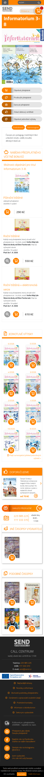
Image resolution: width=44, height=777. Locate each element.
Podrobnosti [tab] (18, 127)
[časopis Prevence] (12, 618)
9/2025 (33, 428)
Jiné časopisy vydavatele (25, 529)
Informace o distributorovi (24, 707)
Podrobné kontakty (25, 702)
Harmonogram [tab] (33, 127)
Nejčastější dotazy (24, 683)
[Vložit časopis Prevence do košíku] (12, 629)
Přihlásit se (25, 11)
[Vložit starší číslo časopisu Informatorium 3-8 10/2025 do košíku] (11, 440)
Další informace (34, 774)
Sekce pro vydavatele (24, 712)
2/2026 (11, 400)
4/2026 (11, 372)
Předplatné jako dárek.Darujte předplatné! (21, 732)
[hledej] (38, 2)
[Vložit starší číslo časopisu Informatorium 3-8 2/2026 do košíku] (11, 411)
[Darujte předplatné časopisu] (22, 508)
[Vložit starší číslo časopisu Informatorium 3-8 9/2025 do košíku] (33, 440)
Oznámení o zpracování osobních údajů (24, 697)
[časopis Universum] (32, 592)
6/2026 (11, 343)
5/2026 (33, 343)
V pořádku (21, 774)
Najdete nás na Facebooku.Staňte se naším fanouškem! (23, 740)
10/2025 (11, 428)
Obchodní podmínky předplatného (24, 692)
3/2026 (33, 372)
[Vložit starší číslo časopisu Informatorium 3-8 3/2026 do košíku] (33, 383)
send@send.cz (25, 669)
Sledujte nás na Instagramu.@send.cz (23, 748)
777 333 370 (21, 520)
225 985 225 (21, 516)
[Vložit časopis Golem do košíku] (32, 629)
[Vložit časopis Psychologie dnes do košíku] (12, 558)
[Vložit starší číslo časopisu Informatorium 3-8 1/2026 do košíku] (33, 411)
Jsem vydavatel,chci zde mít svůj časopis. (22, 757)
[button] (22, 90)
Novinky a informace (24, 687)
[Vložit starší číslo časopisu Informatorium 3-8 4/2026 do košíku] (11, 383)
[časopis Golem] (32, 621)
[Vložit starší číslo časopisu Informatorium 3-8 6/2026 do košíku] (11, 355)
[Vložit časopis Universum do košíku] (32, 603)
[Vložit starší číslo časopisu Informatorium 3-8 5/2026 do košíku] (33, 354)
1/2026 (33, 400)
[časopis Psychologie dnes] (12, 547)
